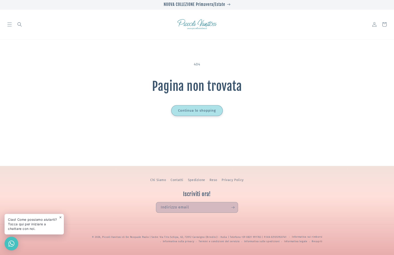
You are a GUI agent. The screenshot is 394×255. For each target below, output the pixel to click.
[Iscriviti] (233, 207)
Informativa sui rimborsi (307, 236)
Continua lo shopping (197, 110)
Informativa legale (295, 241)
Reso (213, 180)
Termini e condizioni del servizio (219, 241)
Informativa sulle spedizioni (262, 241)
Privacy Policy (233, 180)
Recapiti (317, 241)
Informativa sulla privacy (178, 241)
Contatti (177, 180)
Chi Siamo (158, 180)
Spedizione (196, 180)
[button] (10, 24)
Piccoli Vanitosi (111, 237)
